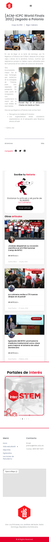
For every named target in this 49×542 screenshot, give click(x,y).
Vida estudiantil (9, 446)
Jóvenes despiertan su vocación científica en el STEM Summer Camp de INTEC (23, 248)
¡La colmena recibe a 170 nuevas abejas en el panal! (23, 295)
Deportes (6, 450)
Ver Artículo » (13, 256)
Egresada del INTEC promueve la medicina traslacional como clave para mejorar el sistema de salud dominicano (24, 344)
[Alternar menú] (31, 6)
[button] (16, 151)
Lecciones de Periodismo (8, 457)
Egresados (7, 453)
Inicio (5, 443)
